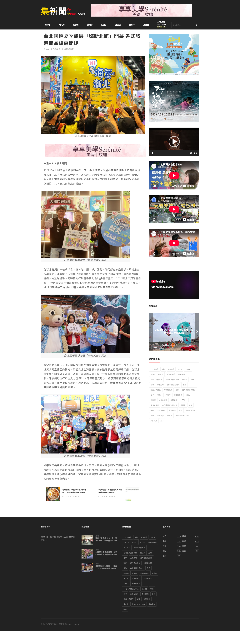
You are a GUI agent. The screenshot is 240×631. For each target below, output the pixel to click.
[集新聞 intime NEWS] (64, 9)
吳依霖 (184, 379)
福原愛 (183, 405)
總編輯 (70, 49)
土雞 (192, 379)
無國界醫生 (175, 400)
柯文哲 (168, 395)
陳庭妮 (169, 415)
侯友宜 (160, 374)
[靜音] (191, 153)
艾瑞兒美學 (161, 410)
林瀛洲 (159, 395)
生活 (62, 25)
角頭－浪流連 (191, 410)
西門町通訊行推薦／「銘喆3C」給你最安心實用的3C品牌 (106, 568)
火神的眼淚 (163, 400)
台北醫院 (181, 374)
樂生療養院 (178, 395)
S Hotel (188, 369)
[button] (174, 141)
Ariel (163, 369)
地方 (132, 25)
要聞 (48, 25)
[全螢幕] (195, 153)
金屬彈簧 (160, 415)
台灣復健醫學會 (156, 379)
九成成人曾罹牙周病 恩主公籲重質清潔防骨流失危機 (106, 553)
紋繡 (190, 405)
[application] (174, 142)
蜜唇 (180, 410)
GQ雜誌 (171, 369)
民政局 (188, 395)
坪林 (152, 384)
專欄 (146, 25)
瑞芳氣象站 (155, 405)
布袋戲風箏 (168, 390)
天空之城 (160, 384)
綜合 (164, 550)
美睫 (152, 410)
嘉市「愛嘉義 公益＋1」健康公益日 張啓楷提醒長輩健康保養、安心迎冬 (106, 540)
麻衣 (162, 420)
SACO (180, 369)
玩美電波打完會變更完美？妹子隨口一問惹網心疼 (110, 491)
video (153, 374)
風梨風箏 (154, 420)
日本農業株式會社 (189, 390)
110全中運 (154, 369)
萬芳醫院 (172, 410)
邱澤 (152, 415)
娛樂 (76, 25)
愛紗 (177, 390)
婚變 (184, 384)
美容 (118, 25)
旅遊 (90, 25)
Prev (151, 332)
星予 (152, 395)
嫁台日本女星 (156, 390)
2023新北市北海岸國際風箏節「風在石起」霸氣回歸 (174, 331)
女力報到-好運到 (173, 384)
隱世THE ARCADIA (182, 415)
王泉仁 (184, 400)
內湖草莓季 (171, 374)
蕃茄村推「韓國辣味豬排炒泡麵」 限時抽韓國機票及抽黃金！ (74, 492)
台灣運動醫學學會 (172, 379)
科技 (104, 25)
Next (197, 332)
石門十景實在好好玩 (169, 405)
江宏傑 (153, 400)
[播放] (152, 153)
